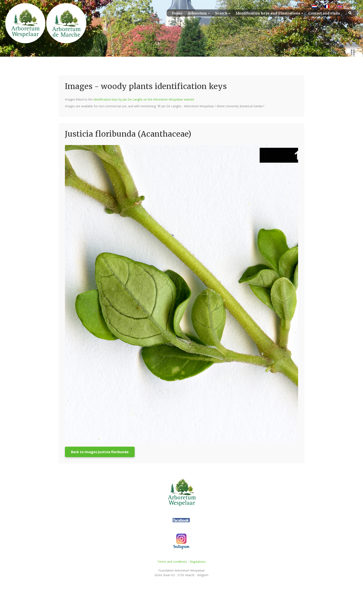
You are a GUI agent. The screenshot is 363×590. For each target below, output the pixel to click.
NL (319, 6)
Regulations (198, 562)
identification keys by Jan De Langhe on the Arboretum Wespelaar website (143, 99)
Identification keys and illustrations (268, 13)
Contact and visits (324, 13)
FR (332, 6)
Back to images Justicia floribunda (100, 452)
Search (221, 13)
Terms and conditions (172, 562)
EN (345, 6)
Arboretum (197, 13)
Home (177, 13)
